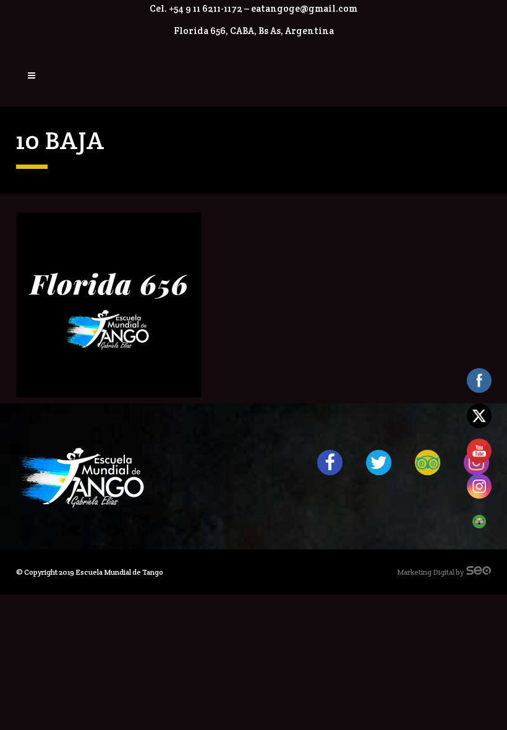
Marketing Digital (425, 572)
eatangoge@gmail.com (304, 8)
